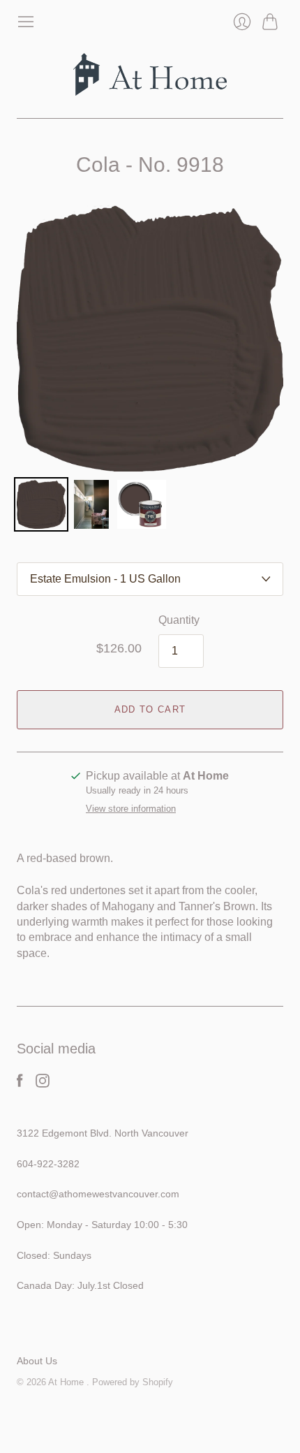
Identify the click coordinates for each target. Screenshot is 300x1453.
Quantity (179, 620)
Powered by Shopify (132, 1382)
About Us (37, 1360)
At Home (67, 1382)
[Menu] (25, 21)
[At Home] (150, 74)
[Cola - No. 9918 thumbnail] (41, 504)
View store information (131, 809)
